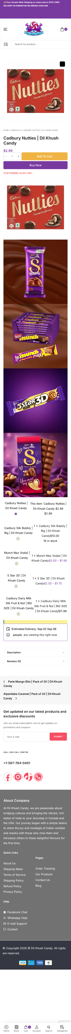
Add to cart (44, 156)
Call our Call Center (15, 752)
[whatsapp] (12, 13)
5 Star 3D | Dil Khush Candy (16, 578)
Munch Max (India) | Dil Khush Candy (17, 555)
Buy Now (36, 165)
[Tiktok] (28, 777)
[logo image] (34, 29)
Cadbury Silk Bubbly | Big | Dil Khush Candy (18, 530)
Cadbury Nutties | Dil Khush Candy (16, 505)
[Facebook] (7, 777)
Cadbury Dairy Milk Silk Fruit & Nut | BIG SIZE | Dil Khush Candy (19, 603)
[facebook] (4, 13)
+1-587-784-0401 (16, 763)
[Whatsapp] (38, 777)
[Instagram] (18, 777)
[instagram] (7, 13)
